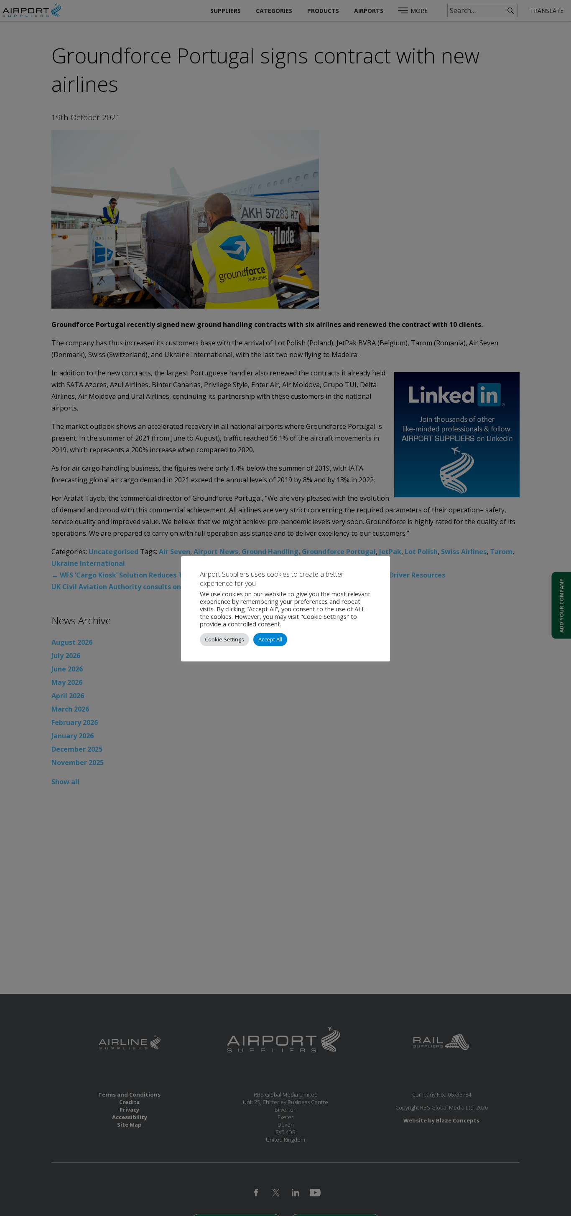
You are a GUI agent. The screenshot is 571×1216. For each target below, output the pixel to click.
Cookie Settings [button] (224, 639)
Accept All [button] (270, 639)
